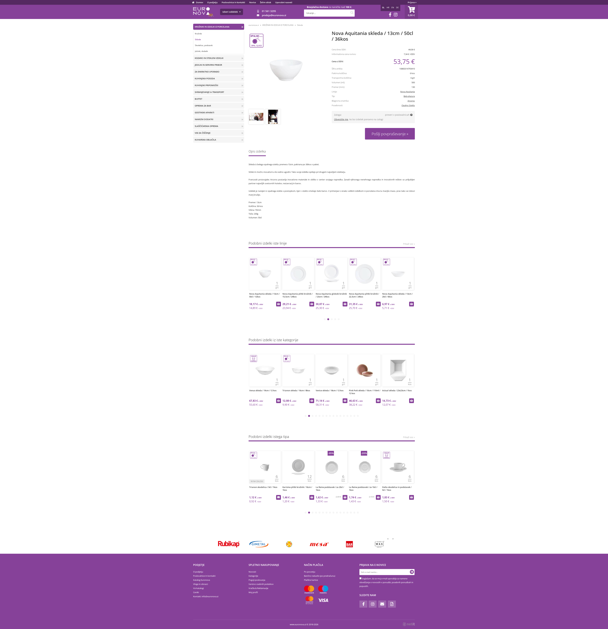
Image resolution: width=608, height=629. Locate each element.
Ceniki (196, 592)
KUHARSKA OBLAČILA (205, 139)
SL (383, 7)
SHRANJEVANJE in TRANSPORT (209, 92)
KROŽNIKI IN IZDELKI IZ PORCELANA (212, 26)
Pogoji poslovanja (257, 580)
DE (397, 7)
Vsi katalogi (198, 588)
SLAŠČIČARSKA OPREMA (206, 126)
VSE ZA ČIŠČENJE (202, 132)
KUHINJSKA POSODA (205, 78)
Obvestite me (341, 119)
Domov (199, 2)
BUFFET (198, 98)
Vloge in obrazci (200, 584)
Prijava (412, 2)
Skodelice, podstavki (204, 45)
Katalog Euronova (201, 580)
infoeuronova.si (210, 596)
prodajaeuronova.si (274, 15)
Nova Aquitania (407, 91)
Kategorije (253, 575)
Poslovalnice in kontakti (233, 2)
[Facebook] (390, 14)
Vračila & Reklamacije (258, 588)
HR (388, 7)
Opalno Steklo (408, 105)
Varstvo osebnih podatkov (261, 584)
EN (392, 7)
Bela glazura (409, 96)
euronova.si (254, 25)
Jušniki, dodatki (201, 51)
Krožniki (198, 33)
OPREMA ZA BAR (203, 105)
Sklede (198, 39)
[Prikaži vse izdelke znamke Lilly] (289, 544)
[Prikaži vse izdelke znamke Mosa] (319, 544)
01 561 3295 (269, 11)
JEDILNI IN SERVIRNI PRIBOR (208, 64)
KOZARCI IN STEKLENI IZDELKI (209, 58)
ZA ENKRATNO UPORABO (207, 71)
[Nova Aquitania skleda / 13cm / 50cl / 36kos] (286, 70)
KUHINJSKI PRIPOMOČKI (206, 85)
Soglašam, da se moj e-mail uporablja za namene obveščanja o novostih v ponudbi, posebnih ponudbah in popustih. (386, 582)
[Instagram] (395, 14)
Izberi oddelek (230, 11)
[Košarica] (411, 12)
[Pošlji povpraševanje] (411, 497)
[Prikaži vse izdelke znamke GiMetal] (258, 544)
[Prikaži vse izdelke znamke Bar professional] (349, 544)
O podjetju (212, 2)
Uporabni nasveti (283, 2)
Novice (252, 2)
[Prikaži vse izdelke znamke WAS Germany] (379, 544)
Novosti (252, 571)
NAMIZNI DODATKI (204, 119)
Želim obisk (265, 2)
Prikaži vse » (409, 243)
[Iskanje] (351, 13)
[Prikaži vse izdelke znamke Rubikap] (228, 544)
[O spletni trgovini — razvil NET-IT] (409, 624)
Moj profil (253, 592)
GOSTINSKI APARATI (204, 112)
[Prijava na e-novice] (412, 572)
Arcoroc (411, 100)
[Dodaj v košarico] (278, 304)
